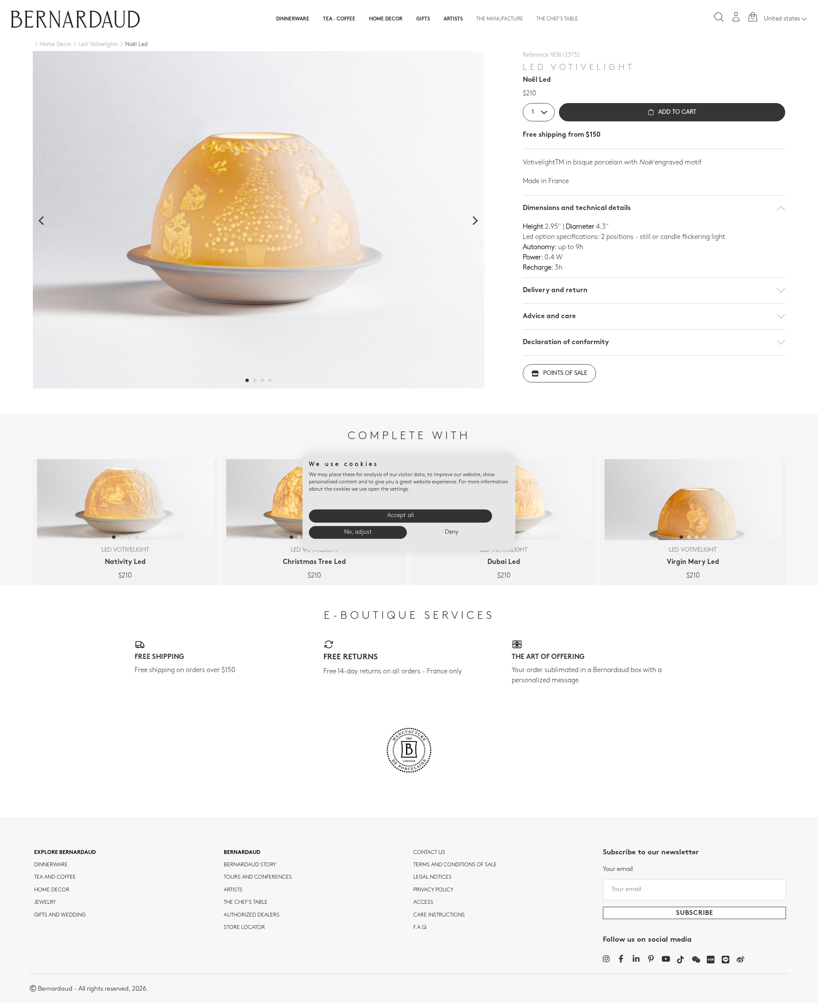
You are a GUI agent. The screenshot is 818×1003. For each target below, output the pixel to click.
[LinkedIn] (635, 959)
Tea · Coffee (339, 19)
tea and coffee (55, 877)
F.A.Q (419, 927)
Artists (453, 19)
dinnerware (51, 865)
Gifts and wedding (60, 915)
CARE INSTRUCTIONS (439, 915)
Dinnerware (292, 19)
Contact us (429, 852)
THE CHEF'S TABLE (246, 902)
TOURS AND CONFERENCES (258, 877)
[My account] (736, 17)
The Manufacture (499, 19)
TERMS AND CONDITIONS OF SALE (455, 865)
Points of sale (565, 373)
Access (423, 902)
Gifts (423, 19)
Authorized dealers (251, 915)
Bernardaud (242, 852)
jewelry (45, 902)
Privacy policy (433, 890)
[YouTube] (665, 959)
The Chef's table (557, 19)
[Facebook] (621, 959)
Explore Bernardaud (65, 852)
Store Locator (244, 927)
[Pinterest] (650, 959)
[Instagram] (606, 959)
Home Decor (386, 19)
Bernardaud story (250, 865)
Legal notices (432, 877)
